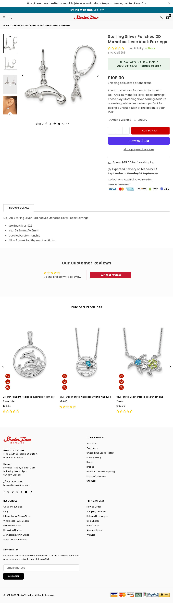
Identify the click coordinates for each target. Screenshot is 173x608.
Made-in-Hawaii (12, 525)
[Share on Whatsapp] (63, 124)
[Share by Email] (67, 124)
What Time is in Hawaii (15, 539)
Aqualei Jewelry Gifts (138, 179)
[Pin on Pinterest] (54, 124)
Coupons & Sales (12, 506)
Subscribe (13, 576)
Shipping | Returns (96, 511)
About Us (91, 443)
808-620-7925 (14, 481)
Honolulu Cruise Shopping (100, 471)
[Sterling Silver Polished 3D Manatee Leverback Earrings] (10, 43)
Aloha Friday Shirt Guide (16, 534)
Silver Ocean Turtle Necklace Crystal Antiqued (85, 396)
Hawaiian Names (12, 530)
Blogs (89, 462)
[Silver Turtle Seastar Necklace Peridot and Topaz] (143, 354)
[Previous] (22, 75)
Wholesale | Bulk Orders (16, 520)
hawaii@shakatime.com (16, 485)
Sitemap (91, 480)
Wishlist (90, 534)
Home (6, 25)
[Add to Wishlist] (7, 376)
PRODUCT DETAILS (18, 207)
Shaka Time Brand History (100, 452)
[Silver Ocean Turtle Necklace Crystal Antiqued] (86, 354)
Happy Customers (96, 476)
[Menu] (4, 17)
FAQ (5, 511)
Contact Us (92, 448)
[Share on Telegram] (59, 124)
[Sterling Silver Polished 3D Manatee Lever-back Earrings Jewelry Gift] (10, 84)
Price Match (92, 525)
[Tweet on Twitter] (50, 124)
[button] (167, 17)
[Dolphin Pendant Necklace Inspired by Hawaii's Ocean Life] (30, 354)
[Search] (10, 17)
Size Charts (92, 520)
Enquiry (142, 120)
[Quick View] (7, 387)
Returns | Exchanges (97, 516)
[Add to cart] (7, 381)
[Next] (97, 75)
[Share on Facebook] (46, 124)
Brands (90, 466)
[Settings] (161, 17)
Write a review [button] (111, 275)
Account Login (94, 530)
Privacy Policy (93, 457)
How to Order (93, 506)
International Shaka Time (17, 516)
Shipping (113, 83)
